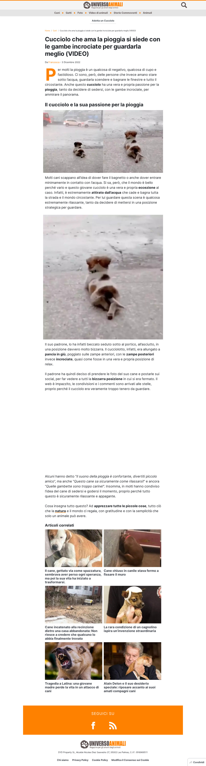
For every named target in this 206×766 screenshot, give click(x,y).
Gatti (68, 12)
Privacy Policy (80, 759)
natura (60, 511)
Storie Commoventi (125, 12)
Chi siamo (63, 759)
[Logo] (103, 5)
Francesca (53, 62)
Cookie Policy (100, 759)
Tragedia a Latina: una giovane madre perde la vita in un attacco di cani (72, 687)
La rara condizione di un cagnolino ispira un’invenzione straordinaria (130, 629)
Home (47, 30)
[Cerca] (184, 5)
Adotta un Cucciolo (103, 20)
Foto (80, 12)
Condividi (198, 762)
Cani (57, 12)
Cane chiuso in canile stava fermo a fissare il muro (131, 572)
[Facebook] (93, 725)
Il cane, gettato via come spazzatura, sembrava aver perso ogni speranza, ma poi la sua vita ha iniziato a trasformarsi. (73, 576)
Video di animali (98, 12)
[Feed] (113, 725)
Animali (147, 12)
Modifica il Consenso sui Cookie (130, 759)
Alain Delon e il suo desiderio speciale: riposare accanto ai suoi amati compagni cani (129, 687)
